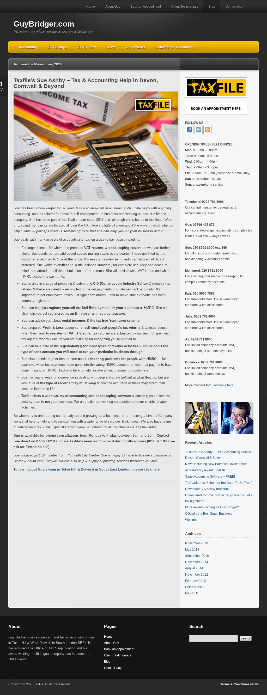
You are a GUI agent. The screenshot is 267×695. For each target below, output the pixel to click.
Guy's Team (87, 47)
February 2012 (195, 581)
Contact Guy (234, 6)
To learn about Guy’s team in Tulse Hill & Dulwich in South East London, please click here (87, 469)
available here (223, 385)
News (111, 47)
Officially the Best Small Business (208, 513)
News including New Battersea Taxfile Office (216, 464)
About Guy (112, 6)
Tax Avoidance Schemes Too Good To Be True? (218, 483)
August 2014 (194, 568)
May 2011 (192, 593)
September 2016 (197, 556)
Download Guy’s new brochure (207, 489)
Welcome (191, 520)
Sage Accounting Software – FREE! (210, 476)
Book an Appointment (146, 6)
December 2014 (196, 562)
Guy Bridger (57, 47)
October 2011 (194, 587)
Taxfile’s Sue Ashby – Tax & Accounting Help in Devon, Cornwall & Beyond (86, 83)
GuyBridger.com (44, 24)
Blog (212, 6)
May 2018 (192, 549)
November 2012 (196, 574)
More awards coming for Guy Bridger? (212, 507)
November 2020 (196, 543)
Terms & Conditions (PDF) (239, 684)
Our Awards (135, 47)
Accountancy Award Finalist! (205, 470)
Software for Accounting (175, 47)
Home (90, 6)
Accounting (28, 47)
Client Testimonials (184, 6)
